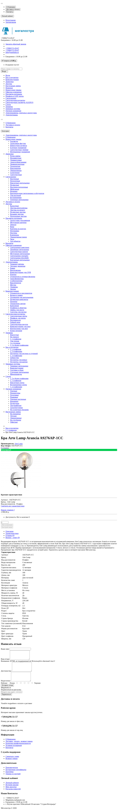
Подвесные (14, 185)
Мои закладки (11, 787)
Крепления (14, 306)
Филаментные (15, 158)
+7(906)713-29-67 (12, 48)
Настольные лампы (13, 86)
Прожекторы (15, 393)
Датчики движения (17, 266)
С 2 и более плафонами (19, 345)
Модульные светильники (20, 254)
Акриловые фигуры (18, 143)
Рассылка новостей (13, 789)
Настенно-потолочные (19, 187)
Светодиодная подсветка (15, 100)
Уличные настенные (18, 399)
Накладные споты (17, 383)
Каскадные (14, 206)
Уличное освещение (13, 111)
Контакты (9, 12)
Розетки (13, 274)
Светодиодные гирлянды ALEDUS (19, 102)
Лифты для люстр (17, 310)
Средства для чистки (18, 312)
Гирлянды (14, 141)
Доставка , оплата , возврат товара (19, 741)
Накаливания (15, 168)
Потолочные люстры (18, 216)
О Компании (10, 7)
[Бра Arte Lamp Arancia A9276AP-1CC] (21, 491)
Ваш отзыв (5, 659)
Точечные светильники (19, 200)
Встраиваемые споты (18, 385)
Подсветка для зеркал (18, 360)
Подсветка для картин (19, 362)
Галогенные (15, 173)
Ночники (13, 191)
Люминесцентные (17, 164)
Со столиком (15, 343)
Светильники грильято (19, 256)
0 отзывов (5, 448)
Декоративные (16, 170)
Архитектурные (16, 408)
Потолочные (15, 181)
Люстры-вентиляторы (18, 208)
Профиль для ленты (18, 318)
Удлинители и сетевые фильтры (22, 277)
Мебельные (14, 189)
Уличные (13, 391)
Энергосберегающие (18, 162)
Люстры (9, 84)
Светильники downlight (19, 258)
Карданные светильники (20, 260)
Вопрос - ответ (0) (13, 538)
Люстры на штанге (17, 210)
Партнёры (9, 772)
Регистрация (10, 20)
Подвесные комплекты (19, 299)
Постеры (13, 233)
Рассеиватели (15, 320)
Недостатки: (6, 681)
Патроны (13, 301)
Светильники (11, 98)
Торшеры (9, 107)
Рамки (12, 268)
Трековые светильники (19, 366)
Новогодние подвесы (18, 146)
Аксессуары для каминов (20, 220)
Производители (12, 767)
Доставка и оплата (12, 9)
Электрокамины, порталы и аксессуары (21, 113)
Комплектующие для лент (20, 326)
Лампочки (10, 82)
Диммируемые (16, 160)
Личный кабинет (12, 783)
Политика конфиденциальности (18, 743)
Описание (9, 531)
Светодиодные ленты (18, 316)
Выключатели (15, 283)
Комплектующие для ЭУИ (20, 272)
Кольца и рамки (16, 295)
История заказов (12, 785)
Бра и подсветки (12, 77)
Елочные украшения (18, 148)
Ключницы (14, 235)
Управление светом (17, 304)
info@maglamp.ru (12, 52)
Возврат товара (12, 758)
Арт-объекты (15, 241)
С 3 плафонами (16, 356)
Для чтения (14, 341)
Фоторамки (14, 231)
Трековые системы (13, 109)
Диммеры (14, 287)
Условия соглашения (14, 745)
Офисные (14, 422)
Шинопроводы (16, 374)
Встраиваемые (16, 198)
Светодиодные (16, 175)
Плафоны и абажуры (18, 308)
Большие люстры (17, 214)
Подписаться (6, 694)
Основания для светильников (21, 297)
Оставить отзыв (7, 685)
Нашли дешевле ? (8, 510)
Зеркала (13, 225)
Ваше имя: (5, 649)
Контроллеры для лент (19, 329)
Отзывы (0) (10, 535)
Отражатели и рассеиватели (21, 293)
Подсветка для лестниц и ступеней (24, 353)
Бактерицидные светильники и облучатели (27, 193)
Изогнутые (14, 335)
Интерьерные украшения (20, 152)
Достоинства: (6, 671)
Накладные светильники (20, 183)
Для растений (15, 195)
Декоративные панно (18, 237)
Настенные (14, 179)
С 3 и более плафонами (19, 378)
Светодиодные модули (19, 324)
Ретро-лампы (15, 156)
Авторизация (11, 22)
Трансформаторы (17, 279)
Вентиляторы (15, 270)
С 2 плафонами (16, 351)
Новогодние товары (13, 90)
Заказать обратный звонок (16, 44)
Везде (8, 75)
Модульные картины (18, 222)
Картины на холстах (18, 229)
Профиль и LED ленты (15, 96)
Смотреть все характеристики (12, 506)
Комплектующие (12, 80)
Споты (8, 104)
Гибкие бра (14, 358)
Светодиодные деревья (19, 150)
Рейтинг (4, 683)
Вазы (12, 227)
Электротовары (12, 115)
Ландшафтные (15, 405)
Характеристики (12, 533)
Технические (15, 166)
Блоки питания (16, 331)
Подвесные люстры (18, 212)
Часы (12, 239)
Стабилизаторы (16, 281)
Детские (13, 416)
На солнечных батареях (19, 410)
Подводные (14, 403)
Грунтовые (14, 395)
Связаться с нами (12, 756)
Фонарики (14, 401)
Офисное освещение (14, 92)
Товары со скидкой (13, 774)
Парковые (14, 397)
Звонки (13, 289)
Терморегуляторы (17, 264)
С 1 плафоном (15, 339)
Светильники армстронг (19, 247)
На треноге (14, 337)
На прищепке (15, 414)
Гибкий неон (15, 322)
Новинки (9, 88)
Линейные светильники (19, 249)
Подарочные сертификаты (16, 770)
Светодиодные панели (19, 252)
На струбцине (15, 420)
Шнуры (13, 285)
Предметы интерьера (14, 94)
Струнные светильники (19, 372)
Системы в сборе (17, 370)
